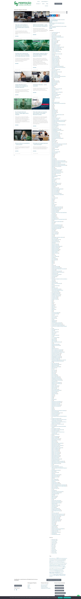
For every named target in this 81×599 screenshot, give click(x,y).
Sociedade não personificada (57, 491)
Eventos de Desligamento (56, 224)
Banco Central (54, 74)
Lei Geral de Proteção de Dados (57, 325)
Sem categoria (54, 479)
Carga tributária (54, 95)
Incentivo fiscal (54, 275)
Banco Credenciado (55, 75)
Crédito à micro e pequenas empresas (59, 143)
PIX (52, 400)
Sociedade (54, 490)
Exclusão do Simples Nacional (57, 227)
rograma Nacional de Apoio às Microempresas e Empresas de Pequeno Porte (59, 468)
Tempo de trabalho (55, 508)
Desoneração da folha (56, 173)
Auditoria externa (55, 62)
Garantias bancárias (55, 241)
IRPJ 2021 (53, 309)
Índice (53, 277)
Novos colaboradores (55, 376)
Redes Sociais (54, 442)
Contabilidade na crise (56, 129)
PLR (52, 407)
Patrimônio (54, 388)
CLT (52, 104)
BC (52, 78)
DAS (52, 156)
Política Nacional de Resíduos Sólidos (58, 410)
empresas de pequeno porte (57, 563)
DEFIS (53, 167)
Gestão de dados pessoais (56, 246)
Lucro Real (54, 338)
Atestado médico (55, 59)
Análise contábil (55, 50)
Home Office (54, 258)
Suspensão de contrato (56, 502)
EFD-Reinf (54, 204)
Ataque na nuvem (55, 57)
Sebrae (53, 473)
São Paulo (53, 471)
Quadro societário (55, 434)
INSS (52, 286)
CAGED (53, 87)
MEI (52, 346)
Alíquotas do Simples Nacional (57, 47)
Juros (50, 568)
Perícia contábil (55, 391)
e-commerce (54, 197)
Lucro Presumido (55, 337)
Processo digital (55, 415)
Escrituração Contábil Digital (57, 221)
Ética (53, 223)
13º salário (53, 34)
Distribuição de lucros (56, 184)
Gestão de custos (55, 245)
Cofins (60, 558)
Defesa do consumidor (56, 166)
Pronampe (54, 425)
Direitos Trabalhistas (55, 178)
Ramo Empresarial (55, 436)
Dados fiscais (54, 152)
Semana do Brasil (55, 480)
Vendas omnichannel (56, 529)
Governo (53, 255)
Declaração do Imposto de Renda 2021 (59, 165)
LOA (52, 336)
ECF (52, 201)
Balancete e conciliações (56, 71)
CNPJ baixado (54, 110)
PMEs (53, 409)
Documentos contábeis (56, 193)
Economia (53, 202)
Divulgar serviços (55, 187)
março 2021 (54, 549)
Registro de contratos (56, 452)
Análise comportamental (56, 49)
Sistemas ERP (54, 487)
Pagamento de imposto (56, 382)
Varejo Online (54, 527)
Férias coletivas (54, 233)
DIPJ (52, 177)
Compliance (54, 122)
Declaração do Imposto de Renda (58, 164)
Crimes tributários (55, 146)
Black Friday (54, 84)
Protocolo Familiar (55, 430)
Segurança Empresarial (56, 474)
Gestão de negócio (55, 247)
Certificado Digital (55, 32)
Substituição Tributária (56, 500)
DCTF (53, 157)
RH (52, 464)
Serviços (37, 3)
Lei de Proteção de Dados (56, 322)
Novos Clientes (54, 375)
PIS (52, 398)
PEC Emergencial (55, 389)
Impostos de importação (56, 271)
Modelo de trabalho (55, 358)
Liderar (53, 334)
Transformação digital (56, 520)
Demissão (53, 168)
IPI (52, 301)
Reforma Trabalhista (55, 448)
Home (38, 1)
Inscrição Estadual (55, 285)
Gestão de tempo (55, 248)
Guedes (53, 257)
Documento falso (55, 191)
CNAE (53, 105)
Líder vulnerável (55, 331)
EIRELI (53, 205)
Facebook (53, 229)
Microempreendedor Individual (57, 352)
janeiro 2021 (54, 551)
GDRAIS (53, 242)
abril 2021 (53, 548)
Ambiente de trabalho (56, 48)
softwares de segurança (56, 492)
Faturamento (54, 231)
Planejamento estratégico (56, 401)
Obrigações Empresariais (56, 379)
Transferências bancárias (56, 519)
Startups (53, 498)
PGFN (53, 394)
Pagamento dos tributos (56, 383)
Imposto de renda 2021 (56, 267)
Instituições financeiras (56, 289)
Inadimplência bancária (56, 274)
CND (52, 106)
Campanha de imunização (56, 92)
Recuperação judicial (55, 439)
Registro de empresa (56, 453)
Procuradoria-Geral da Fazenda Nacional (59, 416)
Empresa (51, 563)
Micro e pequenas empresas (57, 349)
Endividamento (55, 218)
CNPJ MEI (53, 113)
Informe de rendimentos (56, 283)
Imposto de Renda (55, 266)
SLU (52, 489)
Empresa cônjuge (55, 210)
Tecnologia (54, 507)
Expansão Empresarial (56, 228)
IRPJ (52, 308)
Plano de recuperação (56, 406)
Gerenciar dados (55, 244)
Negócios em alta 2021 (56, 366)
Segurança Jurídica (55, 475)
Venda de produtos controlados (58, 528)
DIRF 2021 (53, 179)
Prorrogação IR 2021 (55, 428)
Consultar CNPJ (54, 125)
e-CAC (53, 196)
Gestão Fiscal (54, 251)
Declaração (54, 159)
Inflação (53, 281)
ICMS (53, 263)
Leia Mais (50, 25)
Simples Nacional (55, 482)
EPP (52, 220)
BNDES (53, 85)
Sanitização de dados (56, 470)
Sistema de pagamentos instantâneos (59, 484)
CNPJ (57, 558)
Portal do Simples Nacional (57, 412)
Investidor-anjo (54, 296)
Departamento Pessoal (56, 170)
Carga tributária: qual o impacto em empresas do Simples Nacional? (21, 86)
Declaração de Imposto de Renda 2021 (59, 161)
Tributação (50, 576)
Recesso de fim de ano (56, 438)
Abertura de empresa (56, 35)
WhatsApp (54, 533)
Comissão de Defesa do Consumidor (58, 120)
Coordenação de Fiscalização (57, 138)
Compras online (55, 123)
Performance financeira (56, 390)
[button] (50, 15)
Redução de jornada (55, 444)
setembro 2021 (54, 542)
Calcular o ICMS (55, 89)
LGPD (53, 330)
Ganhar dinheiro (55, 240)
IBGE (53, 262)
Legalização (54, 320)
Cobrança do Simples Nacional (57, 114)
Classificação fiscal (55, 102)
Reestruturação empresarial (57, 447)
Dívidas (53, 186)
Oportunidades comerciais (57, 380)
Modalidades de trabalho (56, 357)
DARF (53, 155)
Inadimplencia (54, 273)
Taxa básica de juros (55, 505)
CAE (52, 86)
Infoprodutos (54, 282)
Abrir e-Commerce (55, 40)
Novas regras (54, 374)
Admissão (53, 43)
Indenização (54, 276)
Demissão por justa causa (56, 169)
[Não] (79, 597)
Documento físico (55, 192)
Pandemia (54, 384)
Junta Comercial (55, 313)
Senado (53, 481)
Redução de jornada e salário (57, 445)
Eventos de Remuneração (56, 226)
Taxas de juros (54, 506)
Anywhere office (55, 56)
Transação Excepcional (56, 516)
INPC (53, 284)
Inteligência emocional (56, 294)
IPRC (52, 302)
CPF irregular (54, 142)
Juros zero (53, 317)
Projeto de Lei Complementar (57, 424)
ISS (52, 311)
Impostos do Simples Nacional (57, 272)
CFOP (53, 98)
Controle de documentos (56, 133)
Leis (52, 328)
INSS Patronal (54, 287)
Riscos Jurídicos (55, 465)
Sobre (43, 3)
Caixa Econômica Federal (56, 88)
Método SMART (54, 348)
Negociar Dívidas (55, 365)
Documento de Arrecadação (57, 188)
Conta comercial (55, 128)
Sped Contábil (54, 496)
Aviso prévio (54, 70)
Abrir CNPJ (54, 39)
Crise (52, 148)
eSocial (53, 222)
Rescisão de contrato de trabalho (58, 461)
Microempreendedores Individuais (56, 569)
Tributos (53, 524)
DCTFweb (53, 158)
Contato (46, 5)
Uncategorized (54, 525)
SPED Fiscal (54, 497)
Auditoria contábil (55, 61)
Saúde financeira (55, 472)
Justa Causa (54, 318)
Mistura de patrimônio (56, 355)
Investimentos (54, 298)
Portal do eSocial (55, 411)
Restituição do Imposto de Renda (58, 462)
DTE (52, 195)
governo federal (61, 564)
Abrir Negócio (54, 42)
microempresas (51, 571)
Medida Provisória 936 (56, 345)
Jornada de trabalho (55, 312)
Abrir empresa (54, 41)
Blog (47, 3)
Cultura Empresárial (55, 151)
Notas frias (54, 372)
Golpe (53, 254)
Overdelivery (54, 381)
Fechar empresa (55, 232)
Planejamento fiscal (55, 403)
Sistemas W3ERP (55, 488)
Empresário (54, 214)
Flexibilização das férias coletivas (58, 237)
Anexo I (53, 52)
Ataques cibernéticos (56, 58)
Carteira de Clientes (55, 97)
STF (52, 499)
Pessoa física (54, 392)
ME (52, 343)
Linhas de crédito (55, 335)
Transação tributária (55, 518)
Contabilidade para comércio (57, 130)
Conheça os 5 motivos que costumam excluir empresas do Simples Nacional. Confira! (22, 55)
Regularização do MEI (56, 455)
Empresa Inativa (55, 211)
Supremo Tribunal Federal (56, 501)
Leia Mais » (17, 36)
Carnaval (53, 96)
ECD (52, 200)
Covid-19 (62, 560)
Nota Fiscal (54, 371)
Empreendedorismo (55, 209)
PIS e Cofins (54, 33)
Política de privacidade (67, 597)
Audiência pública (55, 60)
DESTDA (53, 174)
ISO (52, 310)
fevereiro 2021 (54, 550)
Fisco (53, 236)
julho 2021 (53, 545)
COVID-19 (53, 141)
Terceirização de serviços (56, 510)
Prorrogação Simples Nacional (57, 429)
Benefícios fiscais (55, 80)
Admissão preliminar (55, 44)
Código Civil (54, 115)
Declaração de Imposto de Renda (58, 160)
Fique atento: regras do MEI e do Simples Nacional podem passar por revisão (40, 55)
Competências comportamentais (58, 121)
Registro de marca (55, 454)
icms (65, 564)
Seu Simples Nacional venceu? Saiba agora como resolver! (21, 113)
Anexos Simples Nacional (56, 53)
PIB (52, 397)
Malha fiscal (54, 340)
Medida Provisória (55, 344)
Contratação (54, 131)
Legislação (54, 321)
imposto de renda (53, 565)
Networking (54, 367)
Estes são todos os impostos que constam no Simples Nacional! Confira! (40, 113)
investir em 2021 (55, 299)
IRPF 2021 (53, 307)
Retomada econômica (56, 463)
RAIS (52, 435)
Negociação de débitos (56, 364)
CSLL (52, 150)
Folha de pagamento (56, 239)
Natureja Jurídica (55, 363)
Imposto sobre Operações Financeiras (59, 268)
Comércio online (55, 119)
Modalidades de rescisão (56, 356)
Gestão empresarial (52, 564)
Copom (53, 139)
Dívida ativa (54, 185)
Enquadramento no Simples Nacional (59, 219)
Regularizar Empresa (55, 456)
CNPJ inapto (54, 111)
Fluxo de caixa (54, 238)
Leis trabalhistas (55, 329)
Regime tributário (55, 451)
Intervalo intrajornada (56, 295)
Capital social (54, 93)
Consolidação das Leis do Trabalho (58, 124)
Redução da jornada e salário (57, 443)
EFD (52, 203)
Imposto (53, 265)
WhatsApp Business (55, 534)
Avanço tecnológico (55, 69)
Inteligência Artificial (55, 293)
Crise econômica (55, 149)
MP (52, 362)
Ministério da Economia (56, 353)
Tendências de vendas (56, 509)
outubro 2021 (54, 541)
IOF (52, 300)
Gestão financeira (55, 250)
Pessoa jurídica (54, 393)
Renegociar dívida (55, 460)
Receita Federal (54, 437)
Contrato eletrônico (55, 132)
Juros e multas (54, 316)
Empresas (53, 215)
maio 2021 (53, 547)
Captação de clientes (55, 94)
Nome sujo (54, 370)
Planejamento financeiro (56, 402)
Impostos (53, 269)
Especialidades (44, 1)
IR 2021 (53, 304)
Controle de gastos (55, 134)
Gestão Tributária (55, 253)
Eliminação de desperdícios (57, 206)
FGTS (53, 235)
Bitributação (54, 83)
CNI (52, 107)
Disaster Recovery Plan (56, 183)
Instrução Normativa (55, 292)
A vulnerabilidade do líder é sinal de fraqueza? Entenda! (56, 20)
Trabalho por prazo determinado (58, 515)
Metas (53, 347)
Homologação (54, 259)
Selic (52, 478)
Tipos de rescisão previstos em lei (58, 514)
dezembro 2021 (54, 539)
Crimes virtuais (54, 147)
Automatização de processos (57, 66)
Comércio (53, 116)
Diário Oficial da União (56, 175)
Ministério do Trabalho (56, 354)
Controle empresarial (55, 137)
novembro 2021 (54, 540)
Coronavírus (54, 140)
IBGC (53, 260)
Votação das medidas (56, 532)
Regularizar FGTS (55, 457)
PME (52, 408)
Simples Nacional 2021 (56, 483)
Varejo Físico (54, 526)
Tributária (53, 523)
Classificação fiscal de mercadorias (58, 103)
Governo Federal (55, 256)
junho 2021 (54, 546)
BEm (53, 79)
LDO (52, 319)
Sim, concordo (60, 597)
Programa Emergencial (56, 418)
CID (52, 101)
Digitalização (54, 176)
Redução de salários (55, 446)
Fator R (53, 230)
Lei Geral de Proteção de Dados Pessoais (59, 326)
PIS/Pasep (53, 399)
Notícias (53, 373)
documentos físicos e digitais (57, 194)
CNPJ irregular (54, 112)
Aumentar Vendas (55, 65)
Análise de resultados (56, 51)
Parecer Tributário (55, 385)
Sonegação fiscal (55, 493)
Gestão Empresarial (55, 249)
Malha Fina (54, 339)
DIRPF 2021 (54, 182)
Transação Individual (55, 517)
